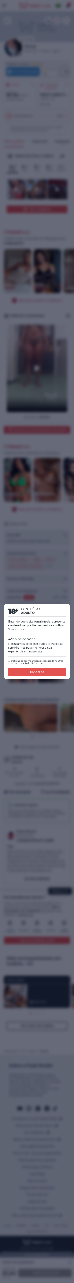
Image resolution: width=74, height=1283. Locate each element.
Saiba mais (37, 663)
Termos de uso (16, 629)
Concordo (37, 672)
